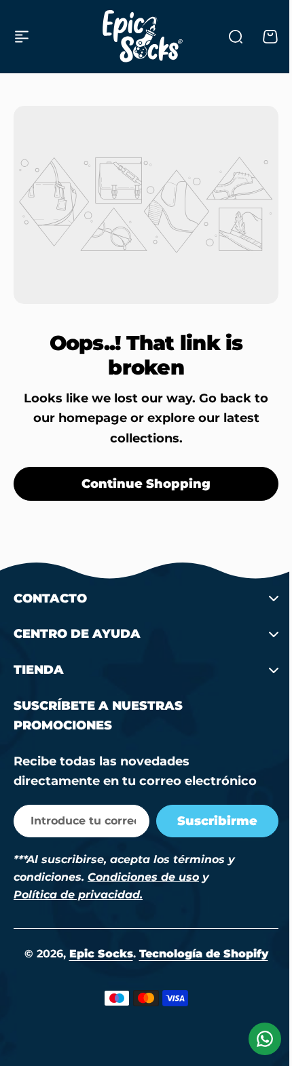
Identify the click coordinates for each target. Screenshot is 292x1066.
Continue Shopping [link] (146, 483)
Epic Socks (96, 953)
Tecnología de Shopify (198, 953)
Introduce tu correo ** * (78, 820)
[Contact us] (254, 1039)
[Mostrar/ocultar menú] (22, 37)
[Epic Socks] (142, 36)
